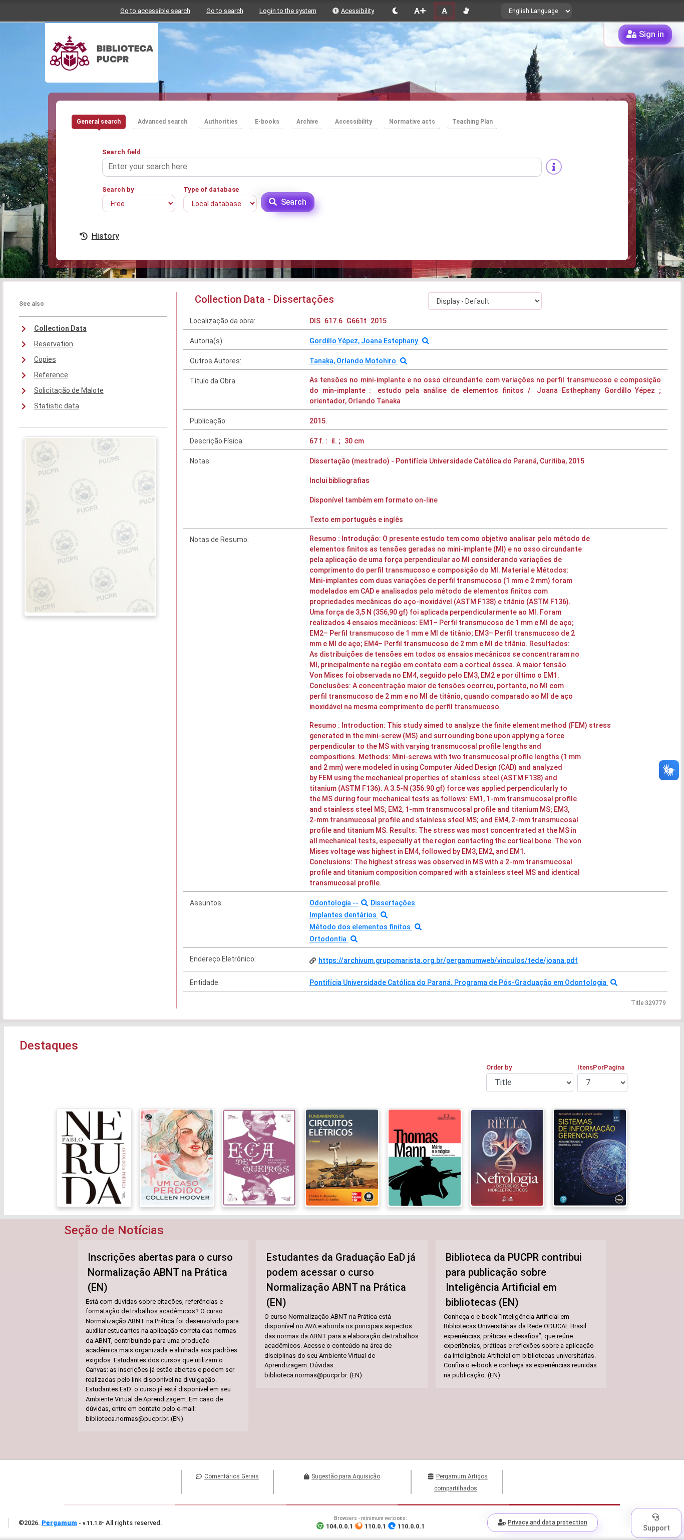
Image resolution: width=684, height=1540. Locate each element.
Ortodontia (328, 939)
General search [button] (99, 121)
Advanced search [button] (162, 121)
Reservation (53, 344)
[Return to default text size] (444, 11)
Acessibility (357, 11)
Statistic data (56, 406)
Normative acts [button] (412, 121)
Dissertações (393, 903)
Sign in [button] (651, 34)
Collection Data (60, 328)
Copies (45, 359)
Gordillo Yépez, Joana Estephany (364, 341)
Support (656, 1528)
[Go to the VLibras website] (466, 11)
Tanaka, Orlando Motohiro (353, 361)
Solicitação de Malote (69, 390)
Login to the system (287, 11)
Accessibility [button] (353, 121)
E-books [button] (267, 121)
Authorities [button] (221, 121)
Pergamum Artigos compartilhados (461, 1482)
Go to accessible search (155, 11)
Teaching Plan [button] (472, 121)
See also (31, 303)
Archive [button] (307, 121)
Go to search (224, 11)
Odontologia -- (334, 903)
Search (293, 202)
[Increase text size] (419, 11)
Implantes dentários (343, 915)
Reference (51, 375)
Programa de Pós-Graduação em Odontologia (531, 982)
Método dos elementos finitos (360, 927)
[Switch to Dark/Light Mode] (395, 11)
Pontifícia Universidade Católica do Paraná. (381, 982)
